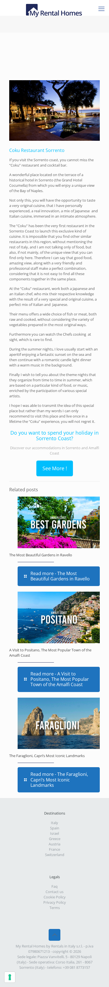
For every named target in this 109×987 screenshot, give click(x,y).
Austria (54, 844)
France (54, 849)
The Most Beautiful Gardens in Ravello (40, 554)
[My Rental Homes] (54, 7)
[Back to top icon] (54, 935)
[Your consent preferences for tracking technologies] (9, 977)
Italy (54, 822)
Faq (54, 886)
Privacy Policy (54, 902)
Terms (54, 907)
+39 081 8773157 (76, 967)
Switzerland (54, 854)
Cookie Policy (55, 897)
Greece (54, 838)
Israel (54, 833)
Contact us (54, 891)
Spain (54, 828)
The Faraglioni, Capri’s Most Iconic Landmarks (47, 755)
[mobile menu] (101, 8)
